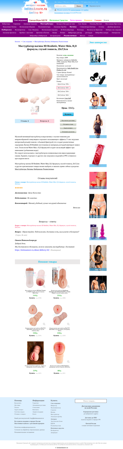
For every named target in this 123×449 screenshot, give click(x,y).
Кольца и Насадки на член (66, 24)
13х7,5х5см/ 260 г (63, 95)
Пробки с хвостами (26, 33)
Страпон (53, 410)
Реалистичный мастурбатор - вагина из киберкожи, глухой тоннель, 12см (35, 366)
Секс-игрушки (20, 20)
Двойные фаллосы (113, 27)
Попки (54, 33)
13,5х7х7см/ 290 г (63, 84)
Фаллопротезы (20, 30)
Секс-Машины (33, 30)
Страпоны (16, 24)
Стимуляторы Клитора (88, 27)
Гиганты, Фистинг (96, 24)
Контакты (36, 410)
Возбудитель (55, 430)
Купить (68, 114)
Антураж (54, 419)
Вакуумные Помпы (9, 27)
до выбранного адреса (90, 413)
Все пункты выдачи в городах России (27, 421)
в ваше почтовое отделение (91, 424)
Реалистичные (70, 35)
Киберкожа (7, 30)
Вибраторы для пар (75, 33)
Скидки (98, 20)
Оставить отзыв (68, 124)
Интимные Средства (58, 20)
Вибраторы (6, 24)
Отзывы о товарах (20, 414)
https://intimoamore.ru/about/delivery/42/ (32, 250)
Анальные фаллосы (9, 33)
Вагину (53, 412)
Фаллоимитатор (56, 408)
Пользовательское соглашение (24, 432)
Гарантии (36, 403)
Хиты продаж (76, 20)
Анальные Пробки (60, 27)
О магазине (36, 407)
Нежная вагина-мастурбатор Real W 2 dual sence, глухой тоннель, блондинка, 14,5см (59, 329)
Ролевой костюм (56, 426)
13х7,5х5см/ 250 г (63, 91)
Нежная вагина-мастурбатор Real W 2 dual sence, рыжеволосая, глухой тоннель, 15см (35, 329)
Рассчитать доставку (68, 120)
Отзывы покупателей (89, 2)
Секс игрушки (55, 403)
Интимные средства (57, 428)
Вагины (73, 27)
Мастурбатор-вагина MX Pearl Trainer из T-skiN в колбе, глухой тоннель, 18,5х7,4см (35, 292)
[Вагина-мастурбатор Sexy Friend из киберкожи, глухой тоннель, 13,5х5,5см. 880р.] (68, 361)
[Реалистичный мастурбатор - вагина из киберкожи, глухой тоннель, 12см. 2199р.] (44, 361)
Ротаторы (80, 30)
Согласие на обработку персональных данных (29, 430)
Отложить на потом (68, 132)
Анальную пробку (56, 416)
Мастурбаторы (46, 24)
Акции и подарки (38, 412)
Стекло (90, 36)
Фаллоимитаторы (44, 27)
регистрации (75, 10)
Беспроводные (55, 36)
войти (86, 10)
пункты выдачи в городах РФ (91, 419)
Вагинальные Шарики (27, 27)
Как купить (17, 403)
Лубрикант (54, 432)
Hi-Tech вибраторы (67, 30)
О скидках (75, 2)
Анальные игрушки (30, 24)
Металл (82, 36)
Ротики (62, 33)
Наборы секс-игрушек (113, 30)
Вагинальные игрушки (50, 30)
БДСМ (53, 423)
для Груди (88, 33)
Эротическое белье (57, 421)
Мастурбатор (55, 414)
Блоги (106, 20)
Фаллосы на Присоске (95, 30)
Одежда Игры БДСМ (38, 20)
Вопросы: (44, 121)
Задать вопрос (68, 128)
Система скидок (19, 412)
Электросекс (116, 33)
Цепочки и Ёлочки (42, 33)
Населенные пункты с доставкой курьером (29, 423)
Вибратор (54, 405)
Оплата (66, 2)
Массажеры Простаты (113, 24)
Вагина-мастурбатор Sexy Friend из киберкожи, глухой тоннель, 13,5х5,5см (59, 366)
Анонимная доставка (62, 13)
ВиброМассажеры (101, 33)
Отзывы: (25, 121)
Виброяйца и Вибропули (38, 36)
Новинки (88, 20)
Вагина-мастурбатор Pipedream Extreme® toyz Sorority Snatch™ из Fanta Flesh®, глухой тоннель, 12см (59, 292)
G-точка (101, 27)
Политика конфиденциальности (24, 427)
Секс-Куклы (82, 24)
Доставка (58, 2)
